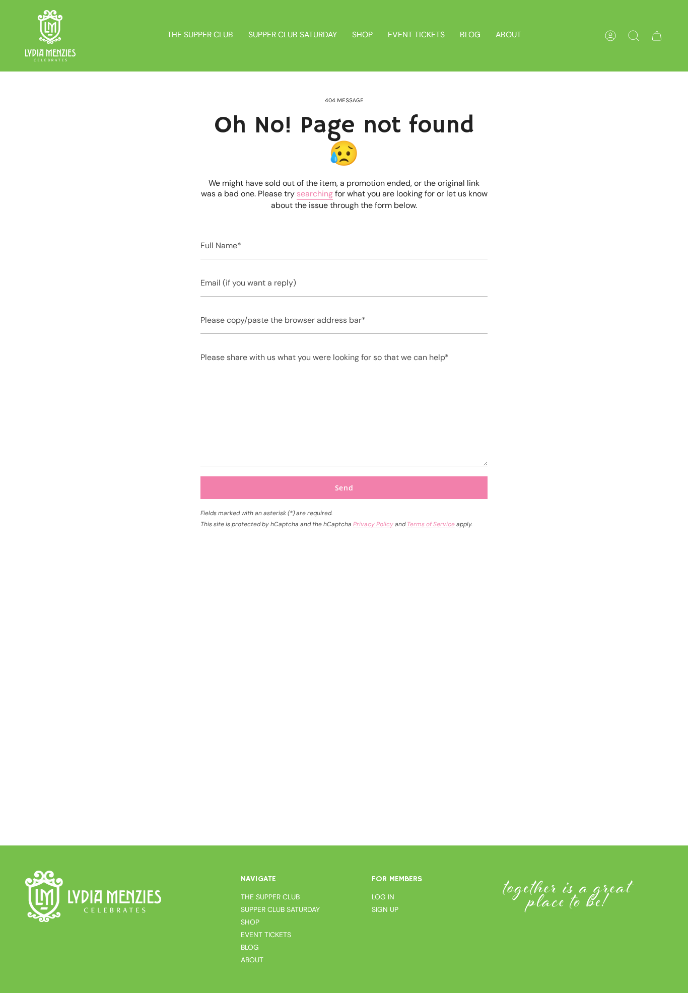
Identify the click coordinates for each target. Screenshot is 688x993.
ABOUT (252, 959)
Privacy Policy (373, 524)
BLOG (250, 947)
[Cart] (656, 35)
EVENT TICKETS (266, 934)
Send (344, 487)
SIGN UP (385, 909)
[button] (362, 35)
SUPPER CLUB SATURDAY (280, 909)
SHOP (250, 922)
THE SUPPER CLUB (270, 896)
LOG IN (383, 896)
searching (315, 193)
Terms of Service (431, 524)
